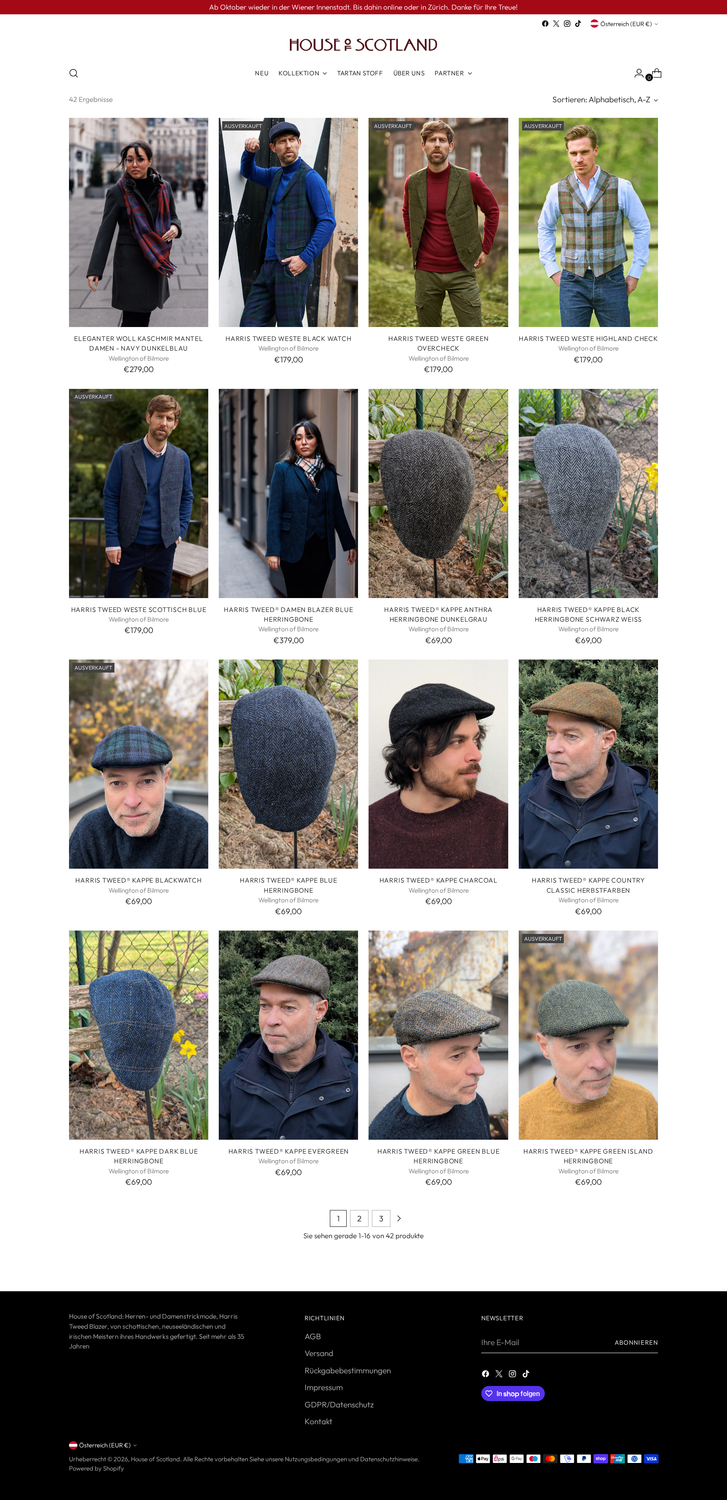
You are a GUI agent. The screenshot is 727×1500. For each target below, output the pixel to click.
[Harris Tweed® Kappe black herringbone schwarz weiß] (588, 493)
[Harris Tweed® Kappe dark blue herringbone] (138, 1035)
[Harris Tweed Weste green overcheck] (438, 222)
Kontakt (318, 1421)
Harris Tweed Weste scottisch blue (139, 609)
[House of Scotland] (363, 44)
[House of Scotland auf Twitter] (556, 23)
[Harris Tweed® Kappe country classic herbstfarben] (588, 764)
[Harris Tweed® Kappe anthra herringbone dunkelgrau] (438, 493)
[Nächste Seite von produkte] (399, 1218)
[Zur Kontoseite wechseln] (635, 73)
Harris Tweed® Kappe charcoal (438, 880)
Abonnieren (636, 1342)
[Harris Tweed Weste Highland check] (588, 222)
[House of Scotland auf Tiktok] (578, 23)
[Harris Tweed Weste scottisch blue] (138, 493)
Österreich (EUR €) (626, 24)
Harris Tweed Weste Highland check (588, 338)
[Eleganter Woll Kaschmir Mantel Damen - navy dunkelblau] (138, 222)
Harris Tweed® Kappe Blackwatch (138, 880)
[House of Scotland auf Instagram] (567, 23)
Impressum (324, 1387)
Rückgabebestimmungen (348, 1370)
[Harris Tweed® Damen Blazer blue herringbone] (288, 493)
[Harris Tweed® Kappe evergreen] (288, 1035)
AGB (313, 1336)
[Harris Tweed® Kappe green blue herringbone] (438, 1035)
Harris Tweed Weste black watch (288, 338)
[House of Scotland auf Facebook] (545, 23)
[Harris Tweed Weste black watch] (288, 222)
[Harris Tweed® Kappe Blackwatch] (138, 764)
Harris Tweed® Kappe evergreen (288, 1151)
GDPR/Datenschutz (339, 1404)
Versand (319, 1353)
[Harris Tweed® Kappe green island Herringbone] (588, 1035)
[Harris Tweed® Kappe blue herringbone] (288, 764)
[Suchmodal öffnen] (73, 73)
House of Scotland (155, 1459)
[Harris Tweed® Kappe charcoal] (438, 764)
